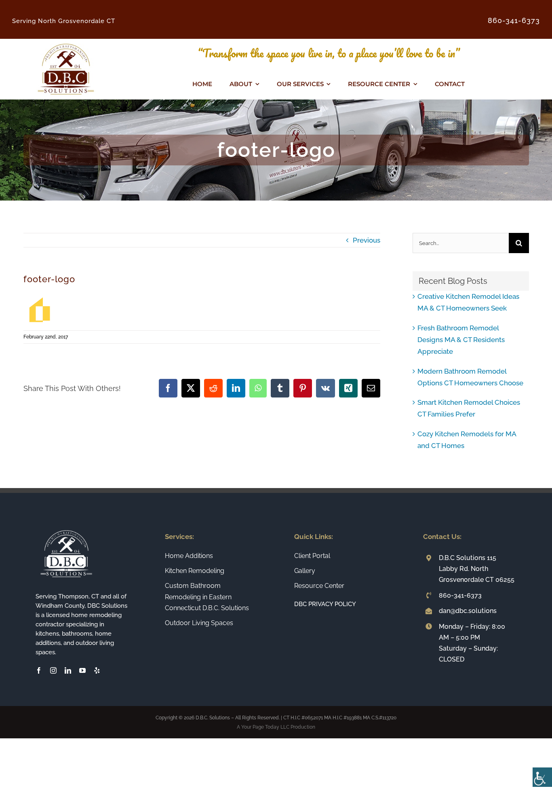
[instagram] (53, 670)
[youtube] (82, 670)
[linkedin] (68, 670)
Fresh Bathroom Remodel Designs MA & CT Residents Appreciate (461, 339)
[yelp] (97, 670)
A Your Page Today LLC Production (276, 727)
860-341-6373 (460, 595)
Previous (366, 240)
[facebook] (39, 670)
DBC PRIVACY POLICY (325, 604)
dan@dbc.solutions (468, 611)
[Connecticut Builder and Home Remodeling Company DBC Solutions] (66, 42)
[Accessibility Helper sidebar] (542, 777)
